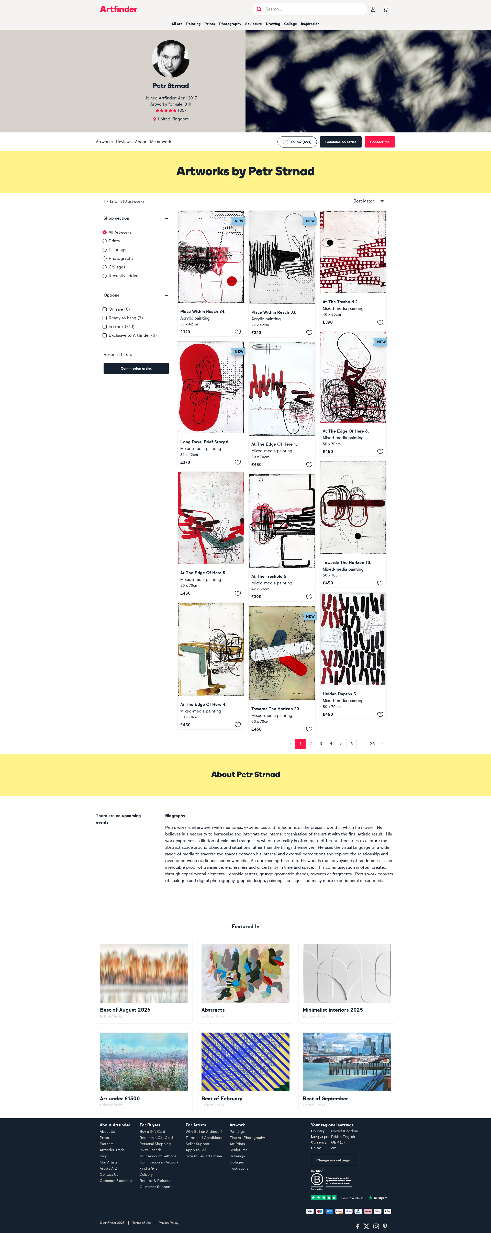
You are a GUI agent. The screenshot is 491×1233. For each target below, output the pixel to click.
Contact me (380, 142)
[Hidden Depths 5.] (353, 656)
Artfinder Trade (112, 1150)
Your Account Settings (158, 1156)
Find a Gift (148, 1168)
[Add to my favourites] (238, 332)
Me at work (160, 141)
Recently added (124, 275)
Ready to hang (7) (126, 317)
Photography (230, 24)
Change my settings (333, 1160)
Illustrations (239, 1168)
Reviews (123, 141)
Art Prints (237, 1144)
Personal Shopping (155, 1144)
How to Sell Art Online (204, 1156)
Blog (103, 1156)
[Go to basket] (385, 9)
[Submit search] (259, 9)
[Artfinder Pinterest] (385, 1226)
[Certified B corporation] (331, 1179)
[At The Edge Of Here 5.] (211, 535)
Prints (210, 24)
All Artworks (120, 232)
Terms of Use (141, 1223)
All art (177, 24)
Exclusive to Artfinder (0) (133, 335)
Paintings (117, 249)
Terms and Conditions (204, 1138)
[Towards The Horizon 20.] (282, 670)
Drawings (237, 1156)
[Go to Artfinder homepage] (118, 9)
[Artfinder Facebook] (357, 1226)
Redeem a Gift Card (156, 1138)
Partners (107, 1144)
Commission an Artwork (159, 1162)
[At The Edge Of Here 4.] (211, 666)
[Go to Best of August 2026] (144, 981)
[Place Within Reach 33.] (282, 274)
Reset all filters (118, 354)
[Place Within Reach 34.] (211, 273)
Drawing (273, 24)
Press (104, 1138)
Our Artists (109, 1162)
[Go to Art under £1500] (144, 1070)
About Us (107, 1131)
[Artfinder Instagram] (376, 1226)
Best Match (364, 201)
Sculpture (253, 24)
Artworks (104, 141)
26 (372, 743)
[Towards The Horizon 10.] (353, 524)
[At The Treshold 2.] (353, 269)
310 (188, 104)
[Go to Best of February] (245, 1070)
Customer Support (155, 1187)
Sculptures (239, 1150)
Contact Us (109, 1174)
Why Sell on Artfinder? (204, 1131)
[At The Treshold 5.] (282, 537)
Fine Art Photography (247, 1138)
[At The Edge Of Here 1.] (282, 405)
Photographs (121, 258)
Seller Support (197, 1144)
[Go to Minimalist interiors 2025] (347, 981)
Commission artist (340, 142)
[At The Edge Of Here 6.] (353, 394)
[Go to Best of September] (347, 1070)
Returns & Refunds (155, 1181)
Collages (117, 267)
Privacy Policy (168, 1223)
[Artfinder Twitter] (366, 1226)
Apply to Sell (196, 1150)
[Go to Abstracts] (245, 981)
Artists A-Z (108, 1168)
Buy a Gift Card (152, 1131)
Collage (290, 24)
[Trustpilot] (349, 1197)
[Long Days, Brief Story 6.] (211, 404)
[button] (136, 218)
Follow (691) (301, 142)
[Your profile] (373, 9)
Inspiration (310, 24)
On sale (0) (119, 309)
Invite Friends (151, 1150)
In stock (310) (122, 326)
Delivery (146, 1174)
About (141, 141)
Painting (193, 24)
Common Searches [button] (116, 1181)
